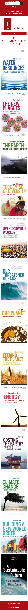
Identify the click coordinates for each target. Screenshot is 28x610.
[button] (14, 33)
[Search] (21, 3)
